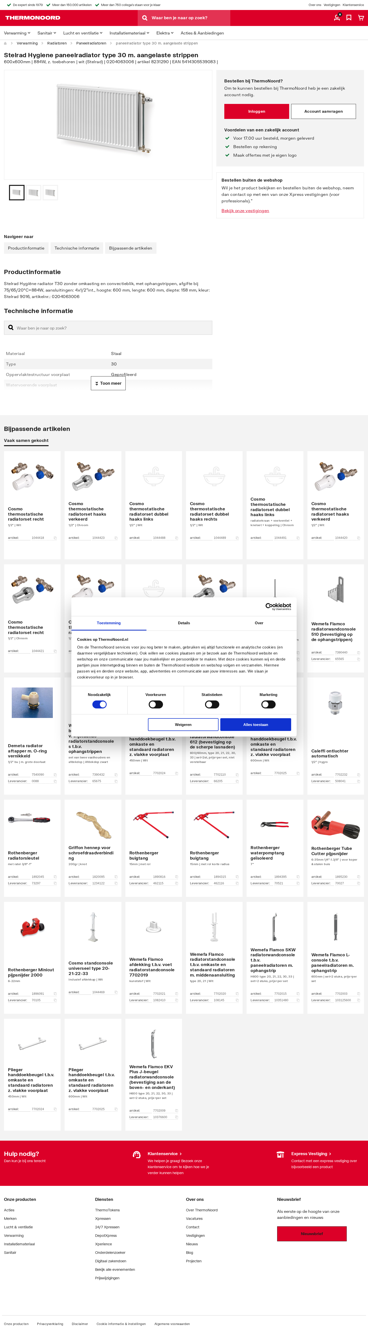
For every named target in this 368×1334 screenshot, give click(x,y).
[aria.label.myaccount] (336, 17)
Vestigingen (332, 5)
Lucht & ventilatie (18, 1227)
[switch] (156, 704)
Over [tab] (259, 623)
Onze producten (16, 1324)
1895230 (341, 877)
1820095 (98, 877)
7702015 (280, 994)
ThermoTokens (107, 1210)
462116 (219, 883)
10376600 (160, 1117)
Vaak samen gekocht (26, 440)
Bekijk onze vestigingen (245, 210)
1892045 (38, 877)
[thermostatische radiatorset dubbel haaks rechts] (214, 497)
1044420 (341, 538)
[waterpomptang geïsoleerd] (275, 841)
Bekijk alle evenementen (115, 1269)
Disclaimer (80, 1324)
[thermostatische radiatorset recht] (32, 497)
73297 (36, 883)
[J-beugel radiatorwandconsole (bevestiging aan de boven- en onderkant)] (153, 1067)
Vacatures (194, 1218)
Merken (10, 1218)
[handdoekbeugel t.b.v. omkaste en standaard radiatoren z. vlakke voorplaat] (32, 1067)
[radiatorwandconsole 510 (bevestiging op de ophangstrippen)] (335, 611)
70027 (339, 883)
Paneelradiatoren (91, 43)
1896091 (38, 994)
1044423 (98, 538)
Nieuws (192, 1244)
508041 (340, 781)
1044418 (38, 538)
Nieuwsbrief (312, 1233)
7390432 (98, 774)
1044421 (38, 651)
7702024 (159, 773)
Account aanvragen (323, 111)
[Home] (5, 43)
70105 (36, 1000)
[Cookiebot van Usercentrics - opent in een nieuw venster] (269, 606)
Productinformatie (26, 248)
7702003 (341, 994)
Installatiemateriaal (19, 1244)
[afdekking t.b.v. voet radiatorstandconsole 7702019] (153, 950)
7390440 (341, 652)
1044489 (220, 538)
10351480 (281, 1000)
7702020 (220, 994)
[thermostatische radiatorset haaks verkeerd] (93, 497)
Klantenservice (353, 5)
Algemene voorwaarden (172, 1324)
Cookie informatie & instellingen (121, 1324)
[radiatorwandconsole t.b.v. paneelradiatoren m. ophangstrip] (275, 950)
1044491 (280, 538)
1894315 (220, 877)
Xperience (103, 1244)
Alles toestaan (255, 724)
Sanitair (10, 1252)
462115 (158, 883)
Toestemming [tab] (109, 623)
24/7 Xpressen (107, 1227)
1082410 (159, 1000)
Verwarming (27, 43)
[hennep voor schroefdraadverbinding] (93, 841)
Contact (192, 1227)
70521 (278, 883)
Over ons (315, 5)
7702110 (220, 774)
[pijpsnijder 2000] (32, 950)
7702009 (159, 1110)
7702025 (280, 773)
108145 (219, 1000)
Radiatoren (57, 43)
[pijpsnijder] (335, 841)
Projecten (194, 1261)
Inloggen (256, 111)
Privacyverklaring (50, 1324)
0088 (35, 781)
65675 (96, 781)
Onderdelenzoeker (110, 1252)
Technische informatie (77, 248)
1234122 (98, 883)
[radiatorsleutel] (32, 841)
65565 (339, 659)
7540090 (38, 774)
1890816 (159, 877)
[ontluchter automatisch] (335, 728)
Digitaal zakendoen (110, 1261)
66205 (218, 781)
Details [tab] (184, 623)
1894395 (280, 877)
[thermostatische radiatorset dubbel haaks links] (153, 497)
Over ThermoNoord (202, 1210)
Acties (9, 1210)
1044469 (98, 992)
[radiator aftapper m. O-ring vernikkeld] (32, 728)
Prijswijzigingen (107, 1278)
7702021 (159, 994)
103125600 (343, 1000)
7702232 (341, 774)
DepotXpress (106, 1235)
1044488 (159, 538)
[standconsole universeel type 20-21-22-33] (93, 950)
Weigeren (183, 724)
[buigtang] (153, 841)
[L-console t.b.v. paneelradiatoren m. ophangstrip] (335, 950)
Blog (189, 1252)
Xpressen (103, 1218)
